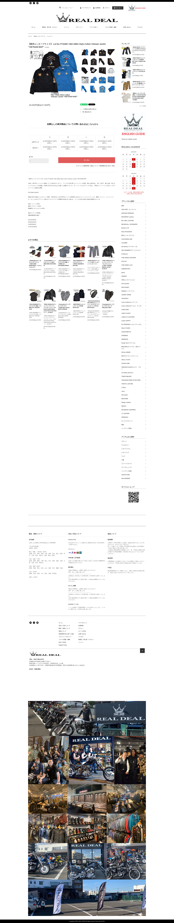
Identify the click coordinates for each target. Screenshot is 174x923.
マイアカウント (86, 8)
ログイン (107, 8)
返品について (94, 165)
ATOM (64, 642)
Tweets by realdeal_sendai (129, 139)
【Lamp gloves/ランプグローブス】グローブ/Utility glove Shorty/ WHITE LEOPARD (64, 307)
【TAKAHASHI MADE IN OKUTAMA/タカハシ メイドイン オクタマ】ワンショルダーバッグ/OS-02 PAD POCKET (93, 304)
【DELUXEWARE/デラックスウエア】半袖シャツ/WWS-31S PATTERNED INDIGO (64, 263)
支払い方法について (64, 625)
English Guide (63, 645)
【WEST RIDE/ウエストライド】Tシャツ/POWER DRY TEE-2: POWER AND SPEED (138, 60)
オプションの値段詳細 (82, 165)
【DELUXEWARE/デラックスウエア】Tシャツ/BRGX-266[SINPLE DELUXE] (79, 263)
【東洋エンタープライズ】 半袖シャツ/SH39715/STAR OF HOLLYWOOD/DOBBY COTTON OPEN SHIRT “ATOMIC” (139, 96)
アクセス (139, 27)
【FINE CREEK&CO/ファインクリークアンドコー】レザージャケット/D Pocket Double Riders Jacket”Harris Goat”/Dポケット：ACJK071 (50, 308)
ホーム (33, 27)
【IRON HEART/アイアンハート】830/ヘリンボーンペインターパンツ (93, 262)
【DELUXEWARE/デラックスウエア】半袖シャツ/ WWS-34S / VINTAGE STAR (35, 307)
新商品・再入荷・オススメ (49, 27)
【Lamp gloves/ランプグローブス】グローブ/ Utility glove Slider (108, 306)
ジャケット (50, 36)
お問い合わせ (127, 27)
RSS (60, 642)
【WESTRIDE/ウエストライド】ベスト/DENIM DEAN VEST (79, 306)
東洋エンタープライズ (39, 36)
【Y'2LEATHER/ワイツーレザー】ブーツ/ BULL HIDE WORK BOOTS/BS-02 (50, 263)
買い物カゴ (119, 8)
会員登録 (97, 8)
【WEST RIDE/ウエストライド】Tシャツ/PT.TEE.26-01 (138, 71)
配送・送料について (64, 628)
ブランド (78, 27)
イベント (66, 27)
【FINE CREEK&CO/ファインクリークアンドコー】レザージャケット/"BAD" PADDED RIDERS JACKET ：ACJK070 (108, 264)
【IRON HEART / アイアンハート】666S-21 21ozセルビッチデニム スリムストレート (139, 50)
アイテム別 (93, 27)
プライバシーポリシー (65, 636)
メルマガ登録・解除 (110, 27)
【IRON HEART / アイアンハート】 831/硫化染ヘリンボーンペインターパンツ (139, 83)
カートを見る (82, 631)
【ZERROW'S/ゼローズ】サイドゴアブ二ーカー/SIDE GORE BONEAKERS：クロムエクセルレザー (35, 264)
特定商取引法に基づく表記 (107, 165)
